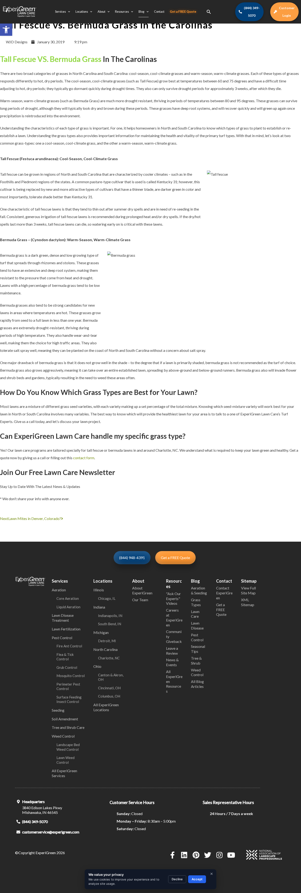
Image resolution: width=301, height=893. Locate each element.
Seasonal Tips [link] (198, 649)
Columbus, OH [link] (109, 696)
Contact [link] (159, 11)
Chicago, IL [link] (106, 598)
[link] (6, 30)
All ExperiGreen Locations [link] (106, 707)
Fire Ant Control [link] (69, 646)
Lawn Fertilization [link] (66, 629)
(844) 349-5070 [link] (35, 821)
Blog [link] (141, 11)
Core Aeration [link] (67, 598)
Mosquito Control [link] (70, 676)
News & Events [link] (172, 662)
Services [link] (60, 11)
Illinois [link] (98, 590)
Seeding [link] (58, 710)
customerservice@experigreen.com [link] (50, 832)
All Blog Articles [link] (197, 684)
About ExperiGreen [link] (142, 590)
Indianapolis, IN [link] (110, 615)
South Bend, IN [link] (109, 624)
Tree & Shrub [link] (196, 660)
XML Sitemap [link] (247, 602)
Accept (197, 879)
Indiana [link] (99, 607)
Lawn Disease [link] (197, 625)
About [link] (101, 11)
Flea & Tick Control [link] (65, 656)
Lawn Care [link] (195, 614)
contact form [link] (83, 457)
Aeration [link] (59, 590)
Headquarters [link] (33, 801)
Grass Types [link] (196, 602)
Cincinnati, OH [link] (109, 688)
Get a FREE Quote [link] (183, 11)
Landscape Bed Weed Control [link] (68, 747)
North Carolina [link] (105, 649)
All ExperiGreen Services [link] (64, 773)
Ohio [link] (97, 666)
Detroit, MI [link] (107, 641)
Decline (177, 879)
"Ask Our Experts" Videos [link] (173, 598)
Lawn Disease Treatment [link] (63, 617)
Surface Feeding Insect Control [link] (69, 699)
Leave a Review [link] (172, 650)
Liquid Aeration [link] (68, 607)
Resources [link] (122, 11)
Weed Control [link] (63, 736)
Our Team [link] (140, 599)
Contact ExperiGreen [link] (224, 593)
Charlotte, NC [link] (109, 658)
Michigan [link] (101, 632)
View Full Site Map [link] (248, 590)
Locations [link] (81, 11)
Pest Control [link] (62, 637)
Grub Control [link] (66, 667)
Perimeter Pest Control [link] (68, 686)
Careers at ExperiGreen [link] (174, 617)
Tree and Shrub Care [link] (68, 727)
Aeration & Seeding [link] (199, 590)
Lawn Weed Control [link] (65, 759)
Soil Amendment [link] (65, 719)
